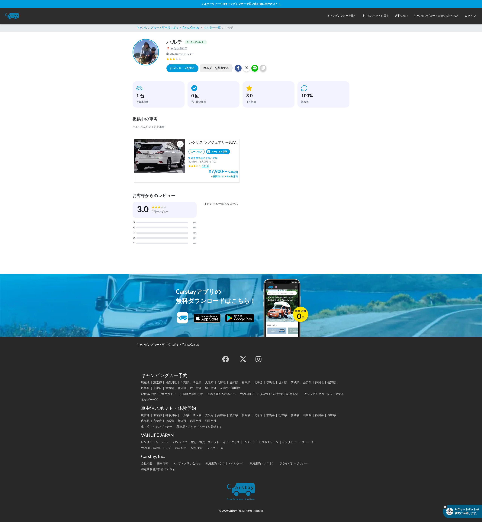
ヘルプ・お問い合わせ (187, 463)
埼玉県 (197, 382)
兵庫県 (221, 382)
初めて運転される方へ (221, 394)
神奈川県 (171, 382)
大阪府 (209, 382)
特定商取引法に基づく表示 (158, 469)
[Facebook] (225, 359)
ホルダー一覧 (212, 27)
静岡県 (319, 382)
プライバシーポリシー (293, 463)
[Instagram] (258, 359)
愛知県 (234, 382)
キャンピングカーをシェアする (324, 394)
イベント (249, 442)
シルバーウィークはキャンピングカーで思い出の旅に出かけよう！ (241, 3)
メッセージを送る (183, 68)
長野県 (331, 382)
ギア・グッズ (231, 442)
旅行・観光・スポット (205, 442)
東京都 (157, 382)
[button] (341, 16)
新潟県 (182, 388)
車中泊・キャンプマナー (156, 426)
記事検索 (196, 448)
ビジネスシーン (268, 442)
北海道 (258, 382)
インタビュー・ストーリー (299, 442)
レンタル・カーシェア (155, 442)
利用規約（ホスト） (262, 463)
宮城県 (169, 388)
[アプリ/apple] (207, 318)
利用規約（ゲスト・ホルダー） (225, 463)
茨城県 (295, 382)
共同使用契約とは (191, 394)
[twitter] (243, 359)
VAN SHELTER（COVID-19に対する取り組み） (270, 394)
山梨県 (307, 382)
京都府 (157, 388)
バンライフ (180, 442)
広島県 (145, 388)
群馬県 (270, 382)
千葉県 (185, 382)
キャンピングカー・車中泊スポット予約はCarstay (168, 27)
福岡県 (246, 382)
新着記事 (180, 448)
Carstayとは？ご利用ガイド (158, 394)
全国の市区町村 (230, 388)
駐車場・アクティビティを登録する (199, 426)
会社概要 (146, 463)
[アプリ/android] (239, 318)
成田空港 (195, 388)
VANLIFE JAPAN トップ (156, 448)
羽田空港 (210, 388)
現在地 (145, 382)
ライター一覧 (215, 448)
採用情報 (162, 463)
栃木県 (282, 382)
